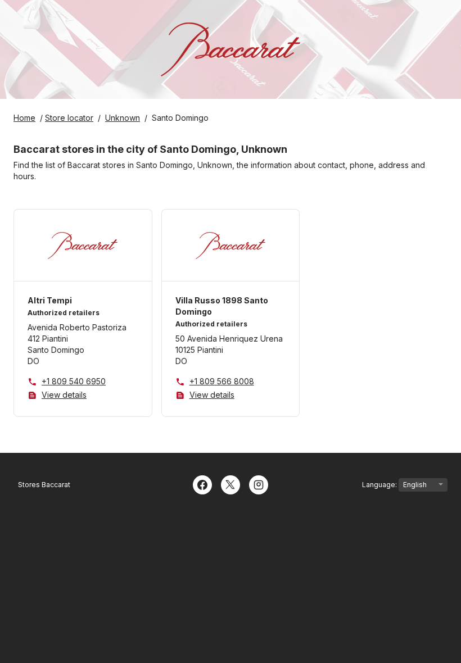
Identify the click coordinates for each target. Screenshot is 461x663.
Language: (380, 484)
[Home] (230, 49)
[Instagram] (258, 483)
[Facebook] (202, 483)
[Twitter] (230, 483)
